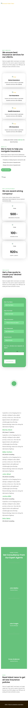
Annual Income (7, 337)
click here (20, 140)
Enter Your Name (8, 302)
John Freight (14, 624)
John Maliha (14, 588)
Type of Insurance (8, 319)
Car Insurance (14, 95)
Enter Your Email (8, 310)
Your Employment (8, 328)
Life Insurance (14, 127)
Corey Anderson (14, 659)
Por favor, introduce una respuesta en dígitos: (14, 346)
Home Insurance (14, 80)
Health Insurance (14, 111)
